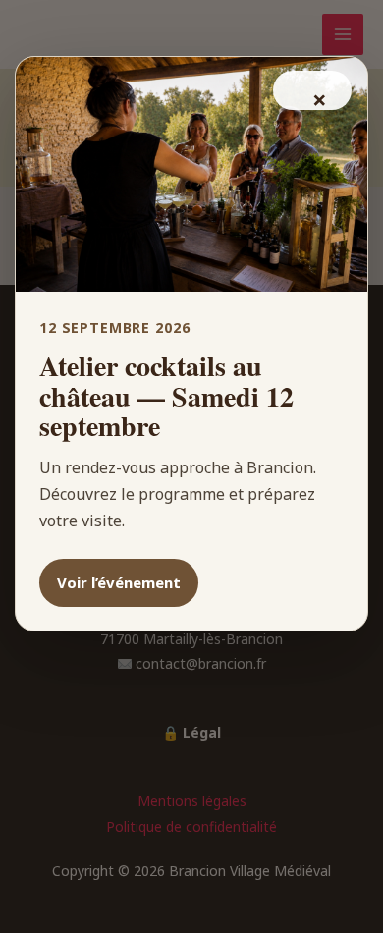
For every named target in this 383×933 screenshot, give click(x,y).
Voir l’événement (119, 582)
